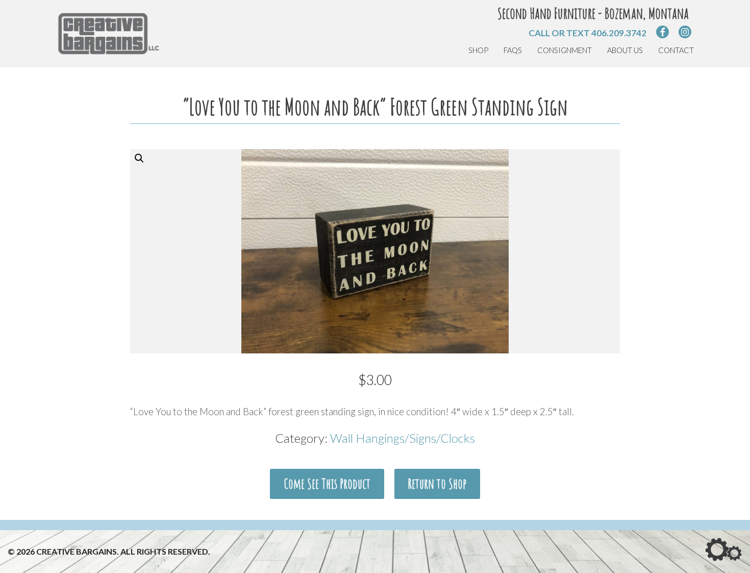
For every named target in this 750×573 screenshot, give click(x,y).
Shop (478, 50)
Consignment (564, 50)
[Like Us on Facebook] (662, 32)
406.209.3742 (618, 33)
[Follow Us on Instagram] (685, 32)
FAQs (513, 50)
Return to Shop (437, 483)
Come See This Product (327, 483)
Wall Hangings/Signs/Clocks (402, 438)
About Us (625, 50)
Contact (676, 50)
